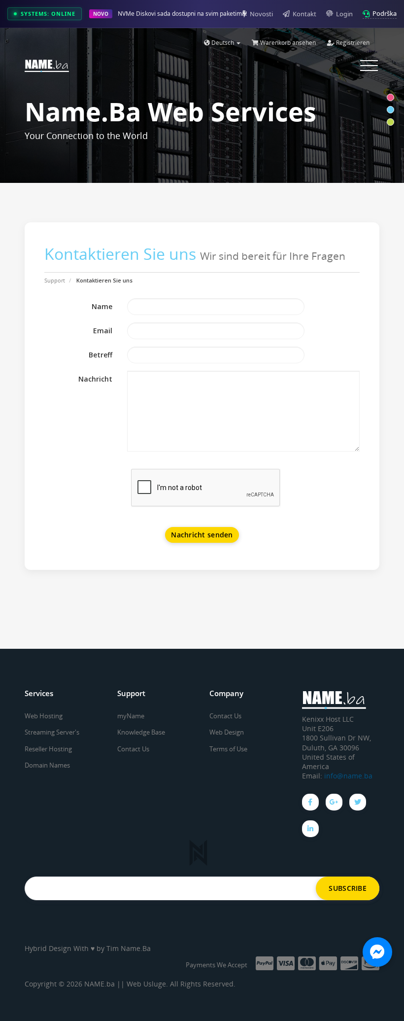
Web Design (226, 732)
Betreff (100, 354)
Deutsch (223, 42)
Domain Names (47, 765)
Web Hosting (44, 715)
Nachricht (95, 379)
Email (102, 330)
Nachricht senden (202, 534)
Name (102, 306)
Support (54, 280)
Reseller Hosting (48, 748)
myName (130, 715)
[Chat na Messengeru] (377, 952)
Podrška (384, 13)
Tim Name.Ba (128, 948)
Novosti (261, 13)
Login (344, 13)
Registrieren (352, 42)
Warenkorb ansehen (287, 42)
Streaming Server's (52, 732)
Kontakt (304, 13)
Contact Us (133, 748)
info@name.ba (348, 776)
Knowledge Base (141, 732)
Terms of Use (228, 748)
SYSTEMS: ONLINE (48, 13)
